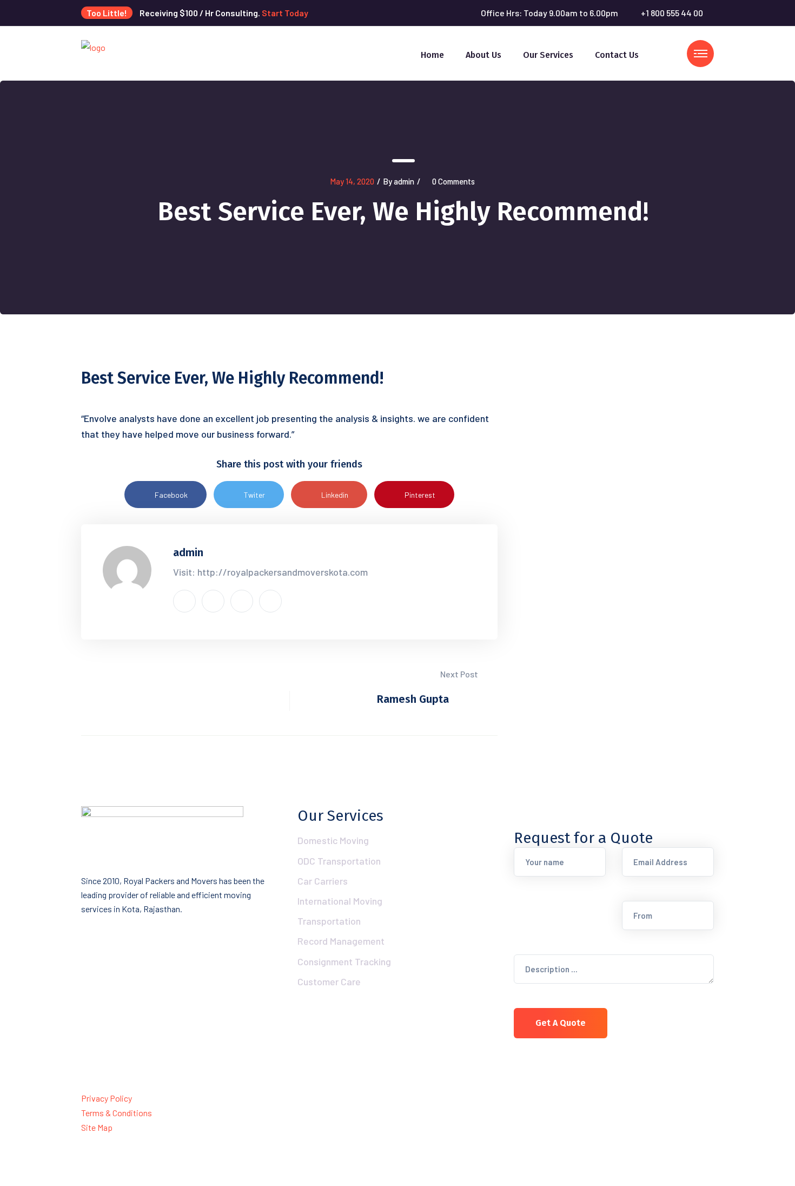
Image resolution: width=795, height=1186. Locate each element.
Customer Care (329, 981)
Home (432, 55)
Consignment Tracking (344, 961)
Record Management (341, 941)
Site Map (96, 1127)
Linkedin (334, 494)
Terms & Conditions (116, 1113)
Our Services (548, 55)
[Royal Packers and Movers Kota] (93, 52)
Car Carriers (322, 881)
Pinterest (420, 494)
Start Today (285, 13)
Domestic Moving (333, 840)
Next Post (460, 674)
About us (483, 55)
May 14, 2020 (352, 181)
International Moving (339, 901)
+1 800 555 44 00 (672, 13)
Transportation (329, 921)
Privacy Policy (106, 1098)
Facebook (171, 494)
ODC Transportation (339, 861)
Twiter (254, 494)
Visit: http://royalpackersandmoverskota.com (270, 572)
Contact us (617, 55)
